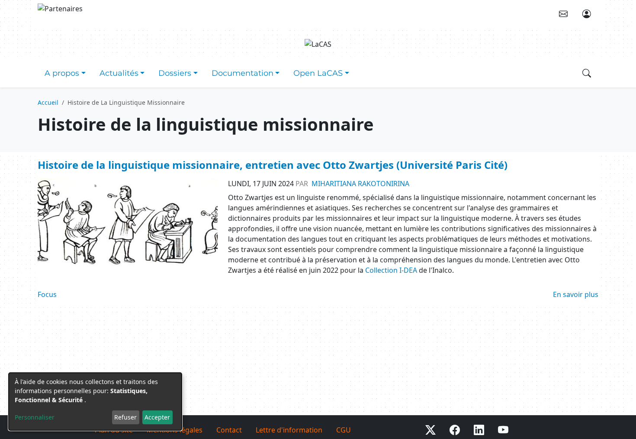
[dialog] (95, 401)
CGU (343, 430)
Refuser (125, 417)
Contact (229, 430)
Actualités (119, 73)
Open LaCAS (318, 73)
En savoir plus (575, 294)
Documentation (242, 73)
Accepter (157, 417)
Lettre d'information (289, 430)
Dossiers (174, 73)
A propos (62, 73)
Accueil (48, 102)
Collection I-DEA (391, 270)
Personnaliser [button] (35, 417)
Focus (47, 294)
